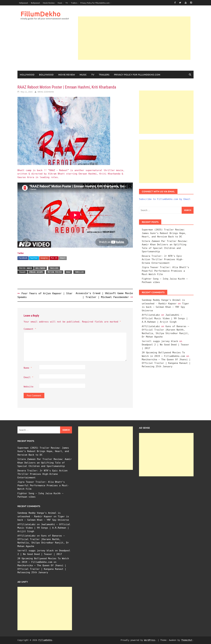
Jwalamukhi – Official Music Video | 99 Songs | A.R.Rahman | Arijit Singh (165, 318)
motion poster (55, 272)
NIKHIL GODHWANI (46, 91)
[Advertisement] (134, 38)
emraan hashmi (36, 272)
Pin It (54, 258)
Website (28, 386)
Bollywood (35, 3)
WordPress (149, 640)
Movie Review (49, 3)
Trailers (74, 3)
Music (60, 3)
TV (66, 3)
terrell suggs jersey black (160, 341)
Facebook (23, 258)
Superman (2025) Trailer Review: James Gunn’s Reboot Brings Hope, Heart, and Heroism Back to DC (164, 233)
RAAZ (68, 272)
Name (28, 367)
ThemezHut (186, 640)
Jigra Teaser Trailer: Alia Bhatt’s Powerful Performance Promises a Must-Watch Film (165, 271)
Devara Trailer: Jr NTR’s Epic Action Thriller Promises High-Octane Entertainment (163, 259)
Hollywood (23, 3)
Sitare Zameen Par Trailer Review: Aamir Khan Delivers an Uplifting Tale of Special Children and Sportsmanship (44, 463)
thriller (79, 272)
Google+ (44, 258)
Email (62, 258)
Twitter (34, 258)
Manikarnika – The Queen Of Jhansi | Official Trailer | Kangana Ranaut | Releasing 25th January (166, 363)
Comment (30, 329)
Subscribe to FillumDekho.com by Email (164, 199)
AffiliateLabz (151, 314)
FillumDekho (41, 13)
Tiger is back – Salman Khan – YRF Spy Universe (165, 307)
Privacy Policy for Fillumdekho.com (95, 3)
